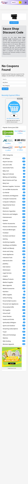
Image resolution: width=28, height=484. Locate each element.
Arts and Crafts (14, 165)
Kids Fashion (14, 267)
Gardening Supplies (14, 242)
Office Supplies (14, 295)
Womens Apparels (14, 344)
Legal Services (14, 273)
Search (4, 89)
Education (14, 208)
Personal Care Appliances (14, 304)
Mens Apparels (14, 285)
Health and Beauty (14, 248)
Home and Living (14, 251)
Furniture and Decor (14, 236)
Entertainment (14, 217)
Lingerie (14, 276)
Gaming (14, 239)
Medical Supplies (14, 282)
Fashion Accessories (14, 223)
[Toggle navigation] (25, 2)
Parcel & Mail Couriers (14, 301)
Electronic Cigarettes (14, 211)
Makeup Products (14, 279)
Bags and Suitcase (14, 174)
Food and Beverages (14, 230)
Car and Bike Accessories (14, 189)
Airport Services (14, 162)
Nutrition (14, 291)
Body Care (14, 183)
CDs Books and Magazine (14, 196)
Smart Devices (14, 316)
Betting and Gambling (14, 177)
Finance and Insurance (14, 227)
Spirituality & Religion (14, 322)
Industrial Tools (14, 257)
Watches (14, 338)
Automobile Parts (14, 168)
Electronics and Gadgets (14, 214)
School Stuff (14, 313)
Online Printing (14, 298)
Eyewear (14, 220)
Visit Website (13, 22)
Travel (14, 332)
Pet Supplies (14, 310)
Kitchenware (14, 270)
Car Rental (14, 192)
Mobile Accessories (14, 288)
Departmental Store (14, 205)
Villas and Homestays (14, 335)
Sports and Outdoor (14, 326)
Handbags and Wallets (14, 245)
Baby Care (14, 171)
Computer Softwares (14, 202)
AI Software (14, 158)
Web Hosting (14, 341)
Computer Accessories (14, 199)
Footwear (14, 233)
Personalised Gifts (14, 307)
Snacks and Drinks (14, 319)
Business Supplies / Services (14, 186)
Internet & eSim (14, 261)
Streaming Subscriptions (14, 329)
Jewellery (14, 264)
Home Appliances (14, 254)
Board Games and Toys (14, 180)
